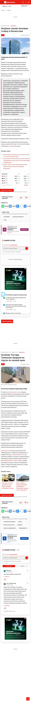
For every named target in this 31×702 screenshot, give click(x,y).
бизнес (20, 521)
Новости (9, 10)
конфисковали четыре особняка (13, 460)
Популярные (8, 566)
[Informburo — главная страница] (10, 2)
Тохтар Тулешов (5, 450)
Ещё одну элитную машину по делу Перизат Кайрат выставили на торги (7, 485)
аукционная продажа (9, 521)
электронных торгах (15, 392)
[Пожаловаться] (27, 570)
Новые (22, 566)
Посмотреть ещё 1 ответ (9, 611)
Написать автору (25, 35)
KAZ (29, 2)
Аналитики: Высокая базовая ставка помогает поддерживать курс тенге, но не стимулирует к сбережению (16, 160)
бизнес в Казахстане (9, 524)
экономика (7, 216)
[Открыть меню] (2, 2)
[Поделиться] (28, 699)
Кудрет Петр (14, 352)
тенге (5, 220)
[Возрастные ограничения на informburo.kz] (22, 2)
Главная (3, 10)
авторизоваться (13, 245)
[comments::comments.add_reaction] (5, 579)
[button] (25, 6)
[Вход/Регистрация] (25, 2)
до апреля (11, 146)
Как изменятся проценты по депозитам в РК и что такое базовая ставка (16, 155)
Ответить (7, 576)
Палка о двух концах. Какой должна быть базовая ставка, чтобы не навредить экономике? (15, 166)
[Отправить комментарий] (26, 248)
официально (13, 25)
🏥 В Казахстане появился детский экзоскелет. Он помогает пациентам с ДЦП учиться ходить (16, 306)
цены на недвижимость (10, 528)
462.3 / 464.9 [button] (7, 6)
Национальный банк (18, 216)
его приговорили (16, 454)
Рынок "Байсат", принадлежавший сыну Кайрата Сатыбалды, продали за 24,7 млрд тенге (22, 486)
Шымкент (20, 524)
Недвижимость (23, 528)
